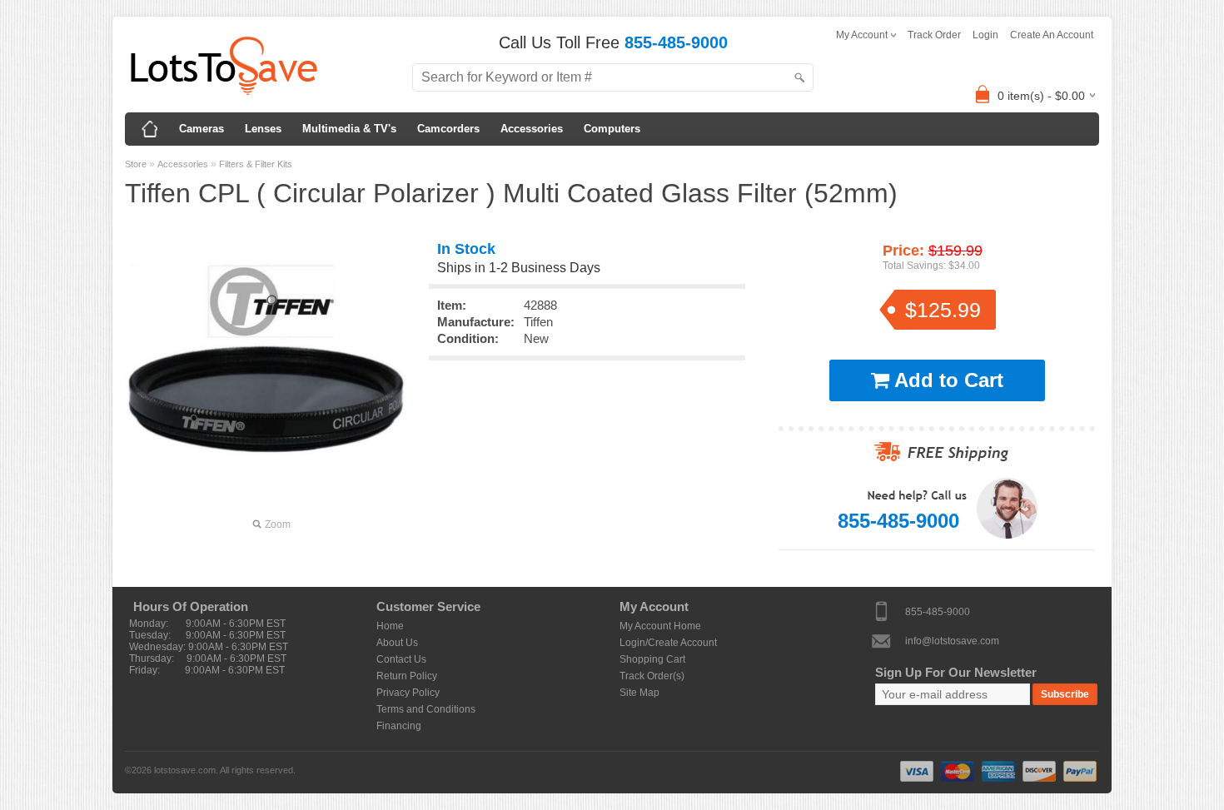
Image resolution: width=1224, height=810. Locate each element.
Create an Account (1051, 35)
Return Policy (406, 676)
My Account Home (660, 626)
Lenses (263, 128)
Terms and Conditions (425, 709)
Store (136, 164)
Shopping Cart (652, 659)
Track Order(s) (651, 676)
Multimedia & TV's (349, 128)
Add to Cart (946, 380)
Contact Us (401, 659)
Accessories (531, 128)
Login (985, 35)
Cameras (201, 128)
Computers (612, 128)
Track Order (934, 35)
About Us (397, 642)
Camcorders (448, 128)
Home (390, 626)
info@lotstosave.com (952, 640)
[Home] (150, 129)
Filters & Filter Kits (255, 164)
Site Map (639, 692)
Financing (398, 726)
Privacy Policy (408, 692)
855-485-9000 (937, 611)
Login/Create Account (668, 642)
